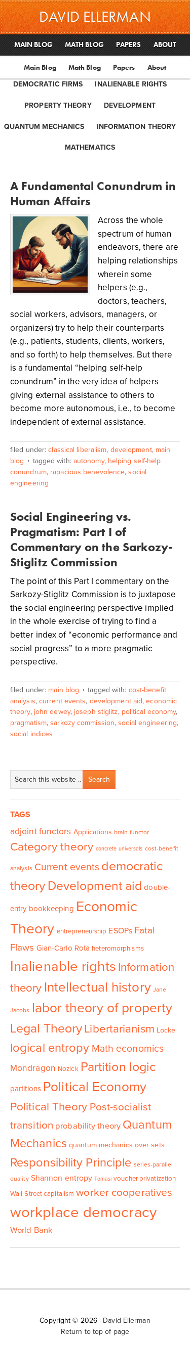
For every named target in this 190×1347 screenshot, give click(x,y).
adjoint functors (40, 831)
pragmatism (28, 723)
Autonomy (88, 461)
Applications (92, 832)
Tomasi (102, 1179)
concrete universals (119, 848)
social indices (31, 734)
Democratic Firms (48, 84)
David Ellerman (126, 1320)
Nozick (68, 1069)
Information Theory (136, 126)
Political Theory (49, 1106)
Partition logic (118, 1066)
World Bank (31, 1230)
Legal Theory (46, 1028)
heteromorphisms (118, 949)
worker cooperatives (124, 1192)
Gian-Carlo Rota (63, 948)
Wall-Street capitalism (42, 1194)
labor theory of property (102, 1008)
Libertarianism (119, 1029)
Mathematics (90, 147)
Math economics (128, 1049)
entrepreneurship (82, 931)
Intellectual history (97, 987)
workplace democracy (83, 1212)
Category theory (52, 847)
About (157, 67)
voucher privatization (144, 1179)
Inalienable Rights (131, 84)
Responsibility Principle (70, 1162)
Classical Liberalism (77, 449)
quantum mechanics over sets (117, 1145)
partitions (25, 1088)
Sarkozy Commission (82, 723)
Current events (62, 701)
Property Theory (58, 105)
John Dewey (52, 711)
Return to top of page (95, 1331)
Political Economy (149, 711)
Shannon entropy (62, 1178)
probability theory (88, 1126)
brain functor (131, 832)
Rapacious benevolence (87, 472)
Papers (124, 67)
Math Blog (84, 67)
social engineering (147, 723)
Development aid (116, 701)
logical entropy (50, 1048)
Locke (166, 1030)
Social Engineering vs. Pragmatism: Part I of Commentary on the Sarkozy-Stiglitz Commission (91, 539)
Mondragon (33, 1068)
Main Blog (40, 67)
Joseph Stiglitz (96, 711)
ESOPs (120, 931)
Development (130, 105)
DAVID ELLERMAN (94, 16)
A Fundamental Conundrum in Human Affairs (93, 193)
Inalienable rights (63, 966)
